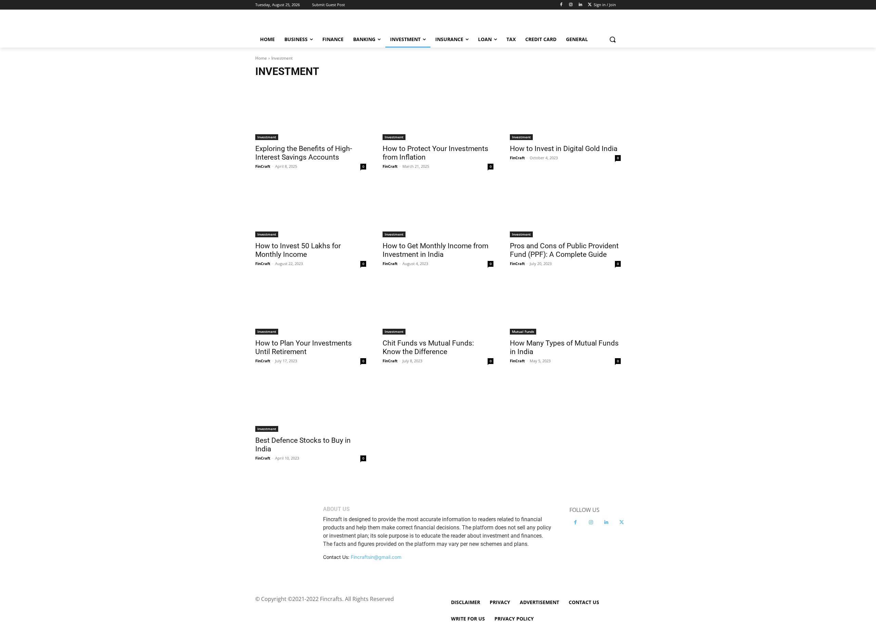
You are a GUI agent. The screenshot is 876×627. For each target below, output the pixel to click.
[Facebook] (561, 5)
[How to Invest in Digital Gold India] (565, 112)
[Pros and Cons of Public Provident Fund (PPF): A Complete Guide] (565, 209)
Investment (266, 137)
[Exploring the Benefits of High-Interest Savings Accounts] (310, 112)
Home (261, 58)
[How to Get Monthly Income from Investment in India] (438, 209)
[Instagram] (571, 5)
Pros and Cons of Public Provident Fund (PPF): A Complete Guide (564, 250)
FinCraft (262, 166)
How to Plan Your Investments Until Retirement (303, 347)
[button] (612, 39)
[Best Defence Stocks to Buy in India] (310, 404)
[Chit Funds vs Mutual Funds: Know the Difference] (438, 307)
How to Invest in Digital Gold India (563, 149)
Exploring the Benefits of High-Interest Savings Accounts (303, 153)
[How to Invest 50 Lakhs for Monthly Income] (310, 209)
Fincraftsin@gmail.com (376, 557)
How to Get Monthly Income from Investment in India (435, 250)
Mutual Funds (523, 331)
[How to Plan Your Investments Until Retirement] (310, 307)
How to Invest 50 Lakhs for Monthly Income (298, 250)
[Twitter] (590, 5)
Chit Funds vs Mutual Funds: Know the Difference (428, 347)
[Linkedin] (580, 5)
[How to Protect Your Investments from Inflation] (438, 112)
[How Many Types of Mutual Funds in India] (565, 307)
